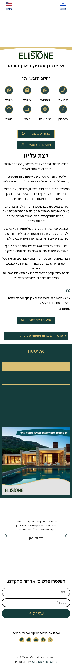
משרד (27, 100)
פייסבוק (63, 119)
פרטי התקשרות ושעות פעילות (41, 335)
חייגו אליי (63, 100)
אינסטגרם (45, 119)
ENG (9, 9)
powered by (36, 662)
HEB (63, 9)
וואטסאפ (44, 100)
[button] (36, 336)
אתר (27, 119)
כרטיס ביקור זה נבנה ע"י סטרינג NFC (36, 657)
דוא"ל (8, 119)
